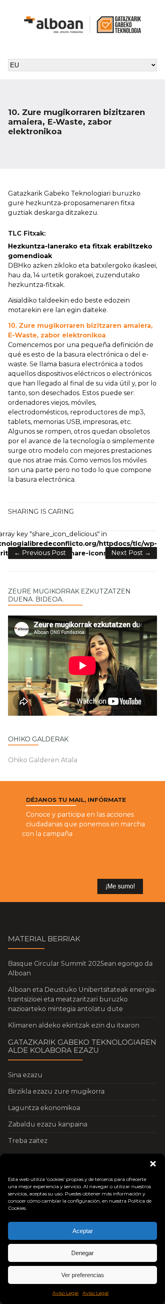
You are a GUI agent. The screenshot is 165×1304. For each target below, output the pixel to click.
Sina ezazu (25, 1075)
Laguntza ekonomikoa (44, 1108)
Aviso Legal (65, 1293)
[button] (153, 1164)
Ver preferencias (82, 1275)
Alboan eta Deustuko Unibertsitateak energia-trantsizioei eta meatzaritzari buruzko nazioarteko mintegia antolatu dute (82, 999)
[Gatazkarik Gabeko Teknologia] (82, 25)
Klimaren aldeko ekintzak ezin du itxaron (73, 1025)
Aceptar (82, 1230)
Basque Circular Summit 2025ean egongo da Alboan (80, 968)
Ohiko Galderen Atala (42, 760)
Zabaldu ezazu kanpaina (47, 1124)
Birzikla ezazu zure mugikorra (56, 1091)
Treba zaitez (28, 1141)
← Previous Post (40, 553)
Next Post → (131, 553)
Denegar (82, 1252)
